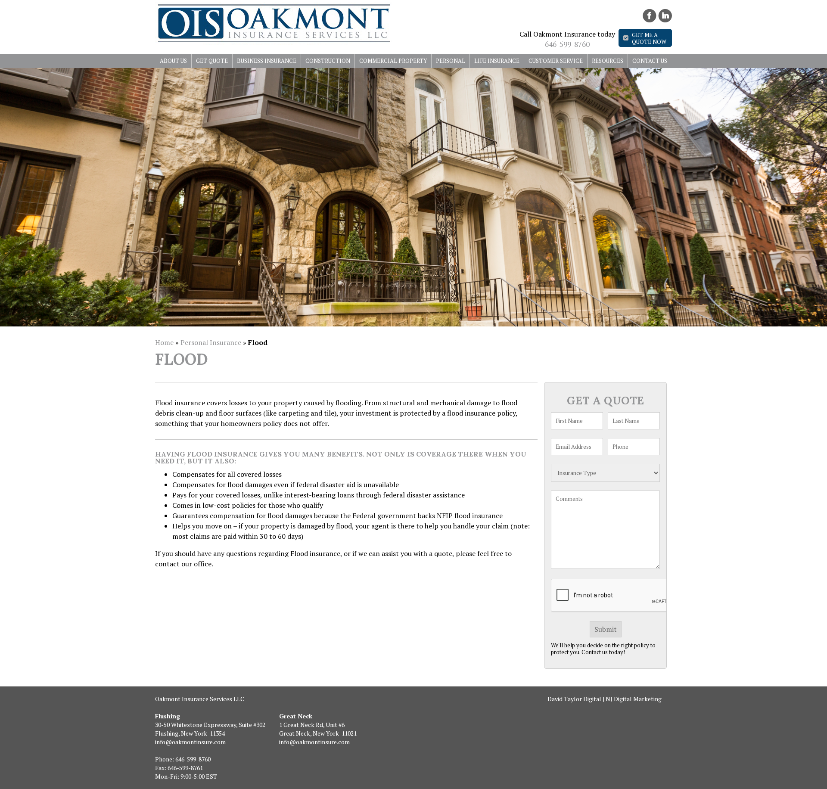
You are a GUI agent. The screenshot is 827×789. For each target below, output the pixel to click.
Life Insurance (496, 61)
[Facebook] (649, 16)
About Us (173, 61)
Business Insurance (266, 61)
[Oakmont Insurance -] (273, 42)
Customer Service (556, 61)
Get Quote (212, 61)
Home (164, 342)
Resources (607, 61)
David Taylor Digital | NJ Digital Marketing (604, 699)
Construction (327, 61)
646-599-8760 (567, 44)
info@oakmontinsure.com (190, 742)
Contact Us (649, 61)
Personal (450, 61)
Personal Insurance (210, 342)
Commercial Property (393, 61)
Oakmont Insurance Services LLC (199, 699)
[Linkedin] (665, 16)
